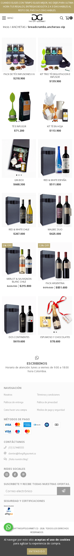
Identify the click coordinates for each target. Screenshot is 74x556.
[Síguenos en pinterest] (23, 474)
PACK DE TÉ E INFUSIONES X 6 (19, 74)
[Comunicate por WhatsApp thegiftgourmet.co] (8, 527)
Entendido (37, 551)
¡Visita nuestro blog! (18, 459)
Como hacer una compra (15, 409)
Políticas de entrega (13, 402)
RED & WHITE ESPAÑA (55, 180)
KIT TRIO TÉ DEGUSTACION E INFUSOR (55, 75)
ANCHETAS (19, 27)
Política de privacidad (47, 402)
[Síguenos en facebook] (15, 474)
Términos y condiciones (48, 394)
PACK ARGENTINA (55, 283)
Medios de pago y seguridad (51, 409)
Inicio (6, 27)
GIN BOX (19, 180)
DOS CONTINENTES (19, 337)
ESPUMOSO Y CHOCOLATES (55, 337)
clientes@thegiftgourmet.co (22, 453)
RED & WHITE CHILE (19, 229)
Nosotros (8, 394)
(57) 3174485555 (16, 447)
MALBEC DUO (55, 229)
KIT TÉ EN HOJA (55, 126)
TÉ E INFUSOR (19, 126)
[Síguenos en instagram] (6, 474)
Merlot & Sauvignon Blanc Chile (19, 280)
